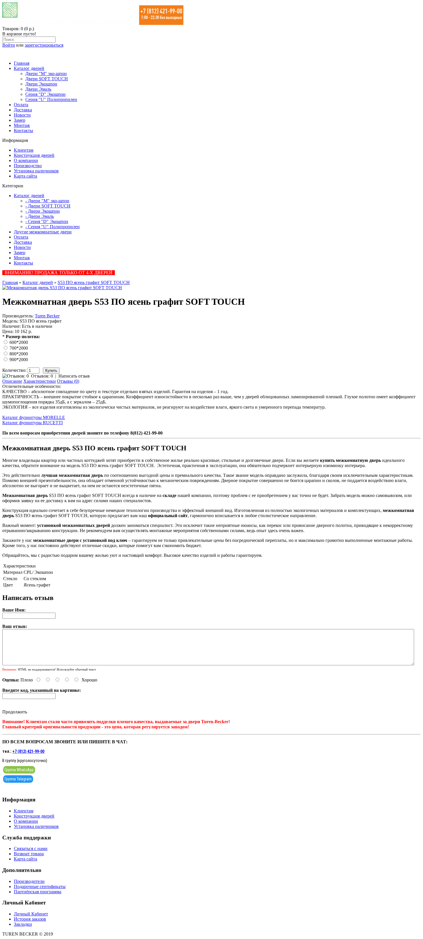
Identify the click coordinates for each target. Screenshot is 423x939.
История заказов (30, 919)
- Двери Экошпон (42, 211)
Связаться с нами (30, 848)
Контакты (23, 130)
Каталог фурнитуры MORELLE (33, 417)
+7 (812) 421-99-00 (28, 751)
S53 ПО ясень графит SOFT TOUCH (94, 282)
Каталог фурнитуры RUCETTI (32, 422)
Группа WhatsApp (19, 769)
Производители (29, 881)
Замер (19, 120)
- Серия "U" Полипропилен (52, 226)
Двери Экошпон (41, 83)
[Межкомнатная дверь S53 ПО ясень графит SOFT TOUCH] (62, 287)
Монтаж (22, 125)
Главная (21, 63)
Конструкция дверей (34, 155)
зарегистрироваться (44, 45)
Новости (22, 115)
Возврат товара (29, 853)
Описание (12, 381)
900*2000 (18, 359)
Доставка (23, 109)
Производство (28, 165)
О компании (26, 160)
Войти (8, 45)
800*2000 (18, 353)
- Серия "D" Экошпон (46, 221)
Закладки (23, 924)
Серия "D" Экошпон (45, 94)
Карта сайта (25, 176)
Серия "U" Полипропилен (51, 99)
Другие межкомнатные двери (43, 231)
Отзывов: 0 (42, 376)
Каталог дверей (29, 68)
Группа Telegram (18, 779)
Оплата (21, 104)
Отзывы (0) (68, 381)
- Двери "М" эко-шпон (47, 200)
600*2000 (18, 342)
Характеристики (39, 381)
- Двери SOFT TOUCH (47, 205)
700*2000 (18, 348)
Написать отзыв (74, 376)
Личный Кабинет (31, 913)
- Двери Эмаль (39, 216)
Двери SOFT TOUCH (46, 78)
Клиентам (23, 150)
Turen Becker (47, 315)
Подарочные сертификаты (40, 886)
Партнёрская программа (37, 891)
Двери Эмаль (38, 89)
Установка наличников (36, 170)
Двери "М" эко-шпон (46, 73)
